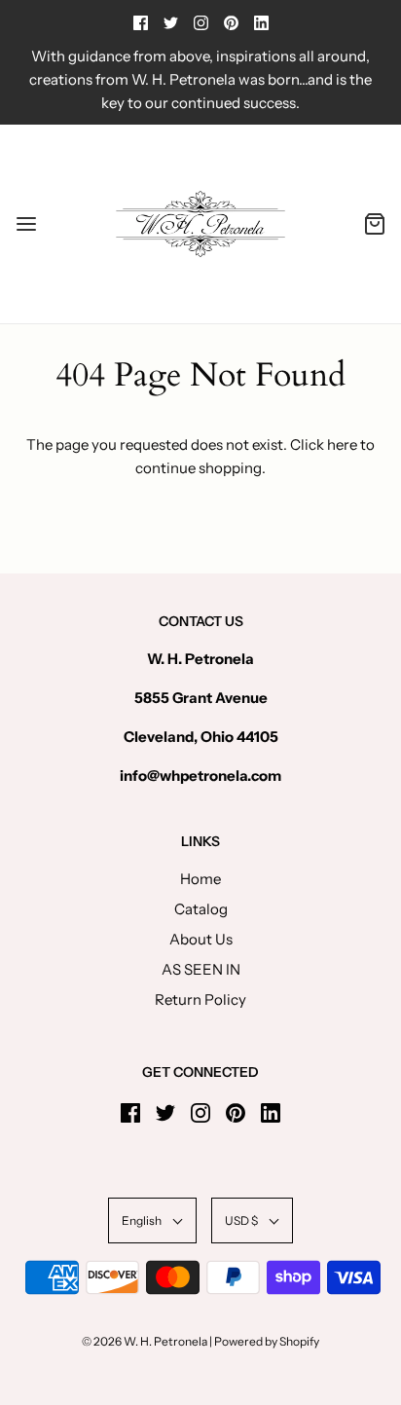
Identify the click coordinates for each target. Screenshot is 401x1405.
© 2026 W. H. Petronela (144, 1341)
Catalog (201, 909)
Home (200, 878)
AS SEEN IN (201, 969)
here (342, 444)
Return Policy (200, 999)
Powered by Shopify (266, 1341)
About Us (201, 939)
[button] (152, 1220)
